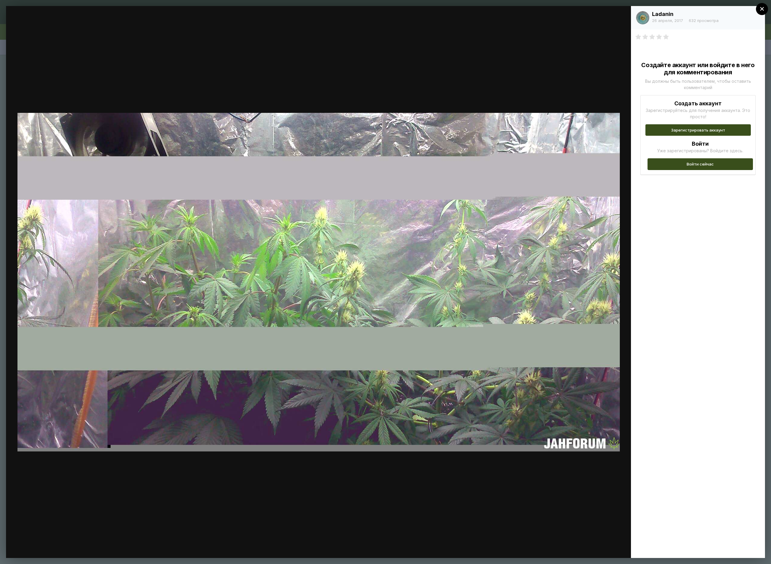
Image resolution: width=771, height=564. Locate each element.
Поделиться (604, 547)
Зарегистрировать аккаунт (698, 130)
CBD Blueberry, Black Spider (65, 22)
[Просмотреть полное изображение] (620, 17)
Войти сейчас (700, 164)
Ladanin (662, 14)
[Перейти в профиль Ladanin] (642, 17)
